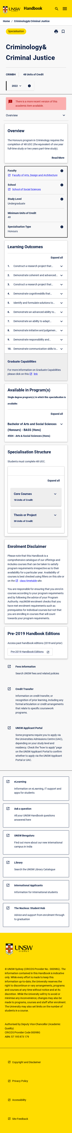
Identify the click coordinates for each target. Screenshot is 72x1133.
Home (6, 21)
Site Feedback (20, 1118)
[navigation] (30, 652)
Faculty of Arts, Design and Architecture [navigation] (34, 175)
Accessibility (19, 1099)
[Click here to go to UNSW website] (11, 10)
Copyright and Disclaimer (26, 1062)
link (36, 373)
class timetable (28, 580)
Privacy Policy (20, 1081)
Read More (58, 158)
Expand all (57, 257)
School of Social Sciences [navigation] (26, 189)
